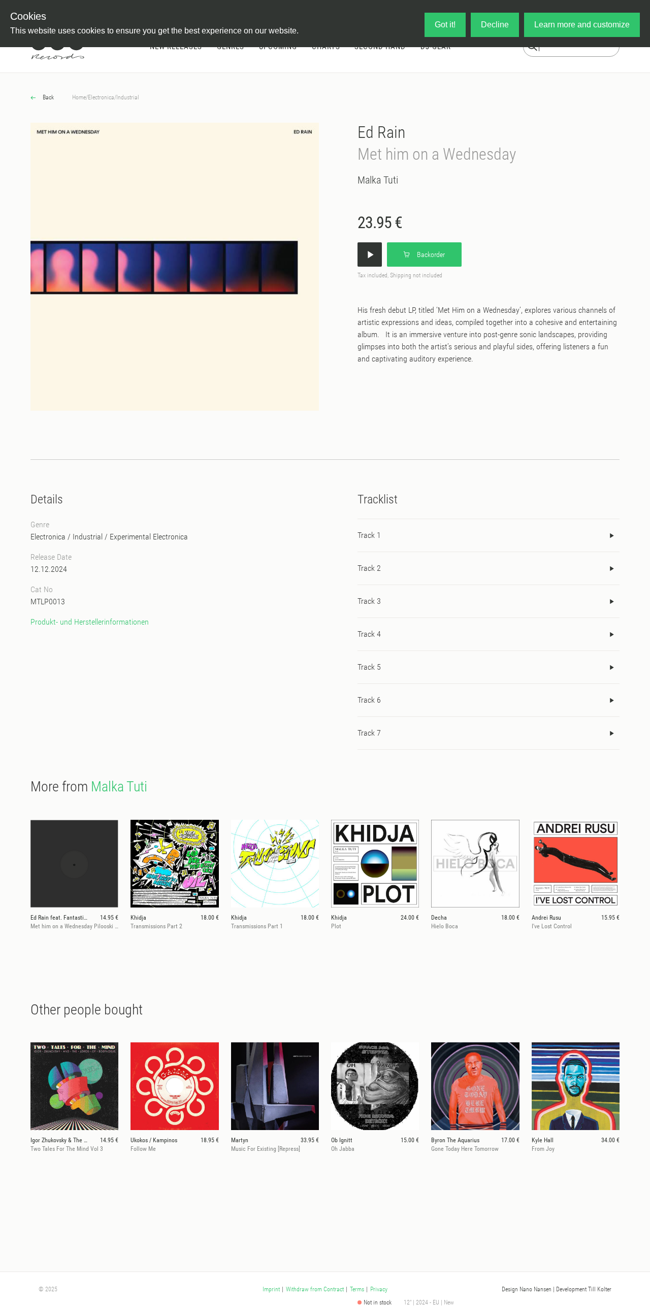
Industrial (127, 97)
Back (47, 97)
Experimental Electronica (149, 536)
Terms (357, 1289)
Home (79, 97)
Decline (495, 24)
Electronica (101, 97)
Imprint (271, 1289)
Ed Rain (381, 132)
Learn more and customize (582, 24)
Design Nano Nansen (526, 1289)
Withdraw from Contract (315, 1289)
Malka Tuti (378, 180)
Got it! (445, 24)
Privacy (378, 1289)
